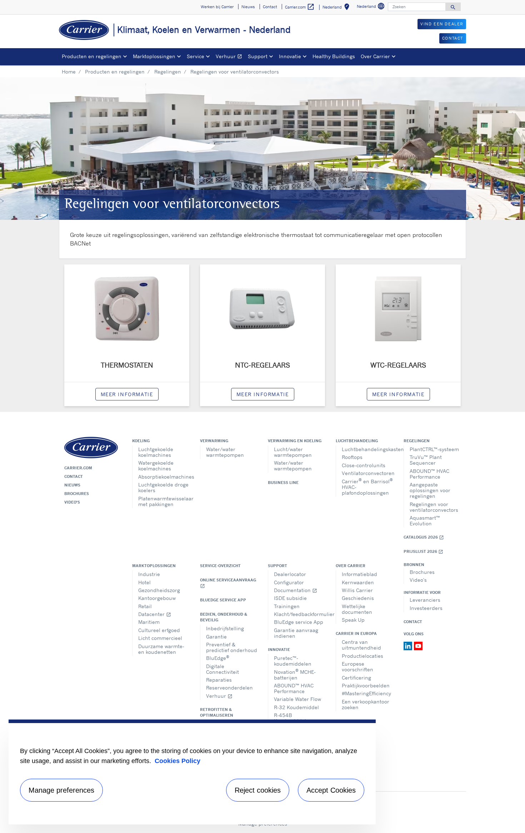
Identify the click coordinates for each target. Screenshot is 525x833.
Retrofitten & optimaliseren (216, 712)
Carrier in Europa (356, 633)
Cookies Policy (177, 760)
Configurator (289, 582)
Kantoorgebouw (157, 598)
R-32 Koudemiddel (296, 707)
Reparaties (219, 680)
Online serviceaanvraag (228, 583)
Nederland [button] (337, 8)
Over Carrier (350, 565)
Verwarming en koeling (294, 440)
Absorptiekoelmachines (163, 477)
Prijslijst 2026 (423, 551)
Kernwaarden (358, 582)
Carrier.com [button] (300, 7)
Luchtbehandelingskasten (367, 449)
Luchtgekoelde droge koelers (163, 487)
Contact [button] (270, 6)
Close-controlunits (363, 465)
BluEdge (217, 657)
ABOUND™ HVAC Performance (429, 474)
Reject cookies (258, 790)
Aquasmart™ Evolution (425, 520)
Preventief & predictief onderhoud (231, 647)
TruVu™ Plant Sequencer (426, 460)
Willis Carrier (357, 590)
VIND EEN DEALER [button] (441, 23)
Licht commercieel (160, 638)
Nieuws (72, 485)
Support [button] (258, 56)
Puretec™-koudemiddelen (292, 661)
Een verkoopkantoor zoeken (365, 704)
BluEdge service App (223, 599)
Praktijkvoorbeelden (366, 685)
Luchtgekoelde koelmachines (155, 452)
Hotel (144, 582)
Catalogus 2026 (424, 537)
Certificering (356, 678)
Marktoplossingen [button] (154, 56)
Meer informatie (127, 394)
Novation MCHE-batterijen (295, 674)
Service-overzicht (220, 565)
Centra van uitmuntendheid (361, 645)
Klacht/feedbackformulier (299, 614)
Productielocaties (362, 656)
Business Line (283, 482)
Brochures (76, 493)
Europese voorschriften (357, 666)
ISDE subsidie (290, 598)
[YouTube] (418, 645)
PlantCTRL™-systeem (434, 449)
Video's (72, 502)
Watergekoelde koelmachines (156, 465)
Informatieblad (359, 574)
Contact (73, 476)
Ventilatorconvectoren (367, 473)
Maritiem (149, 622)
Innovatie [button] (290, 56)
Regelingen (167, 72)
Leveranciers (425, 600)
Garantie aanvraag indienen (296, 633)
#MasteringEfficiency (366, 693)
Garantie (216, 636)
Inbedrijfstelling (225, 628)
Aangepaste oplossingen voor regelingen (430, 490)
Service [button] (195, 56)
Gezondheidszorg (159, 590)
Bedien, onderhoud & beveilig (223, 617)
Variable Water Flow (297, 699)
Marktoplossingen (154, 565)
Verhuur (230, 57)
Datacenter (154, 614)
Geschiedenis (358, 598)
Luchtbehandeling (357, 440)
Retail (145, 606)
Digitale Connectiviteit (222, 669)
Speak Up (353, 620)
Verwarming (214, 440)
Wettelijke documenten (357, 609)
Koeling (141, 440)
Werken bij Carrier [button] (217, 6)
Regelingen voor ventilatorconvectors (434, 507)
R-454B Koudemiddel (290, 718)
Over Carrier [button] (375, 56)
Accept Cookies (331, 790)
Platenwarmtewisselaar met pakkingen (163, 501)
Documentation (295, 590)
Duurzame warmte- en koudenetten (161, 649)
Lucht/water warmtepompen (293, 452)
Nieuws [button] (248, 6)
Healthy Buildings (333, 56)
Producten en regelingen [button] (91, 56)
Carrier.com (78, 467)
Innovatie (279, 649)
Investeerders (426, 608)
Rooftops (352, 457)
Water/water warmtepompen (225, 452)
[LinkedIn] (409, 645)
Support (277, 565)
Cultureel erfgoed (159, 630)
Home (69, 72)
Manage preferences (61, 790)
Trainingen (287, 606)
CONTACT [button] (452, 38)
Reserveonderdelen (229, 688)
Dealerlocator (290, 574)
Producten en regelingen (115, 72)
